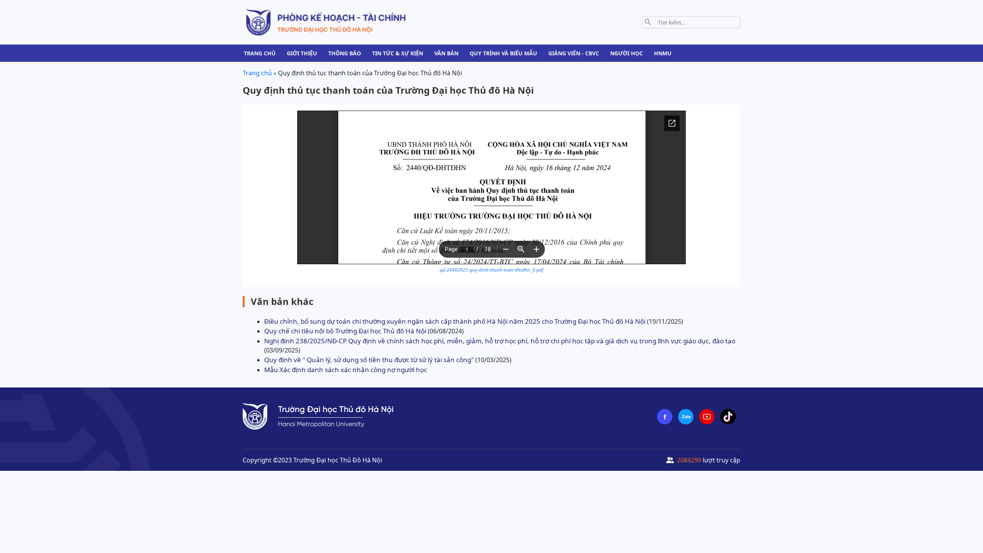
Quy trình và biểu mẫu (503, 53)
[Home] (326, 21)
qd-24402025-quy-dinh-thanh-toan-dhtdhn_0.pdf (491, 270)
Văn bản (446, 53)
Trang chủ (260, 53)
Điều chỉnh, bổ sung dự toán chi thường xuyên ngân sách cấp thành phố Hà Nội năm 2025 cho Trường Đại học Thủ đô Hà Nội (454, 321)
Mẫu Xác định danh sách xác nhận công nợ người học (345, 369)
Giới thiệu (302, 53)
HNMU (663, 53)
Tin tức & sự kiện (397, 53)
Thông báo (344, 53)
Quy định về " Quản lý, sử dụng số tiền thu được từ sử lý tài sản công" (369, 359)
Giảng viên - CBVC (573, 53)
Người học (626, 53)
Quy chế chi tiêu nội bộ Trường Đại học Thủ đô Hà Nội (345, 330)
